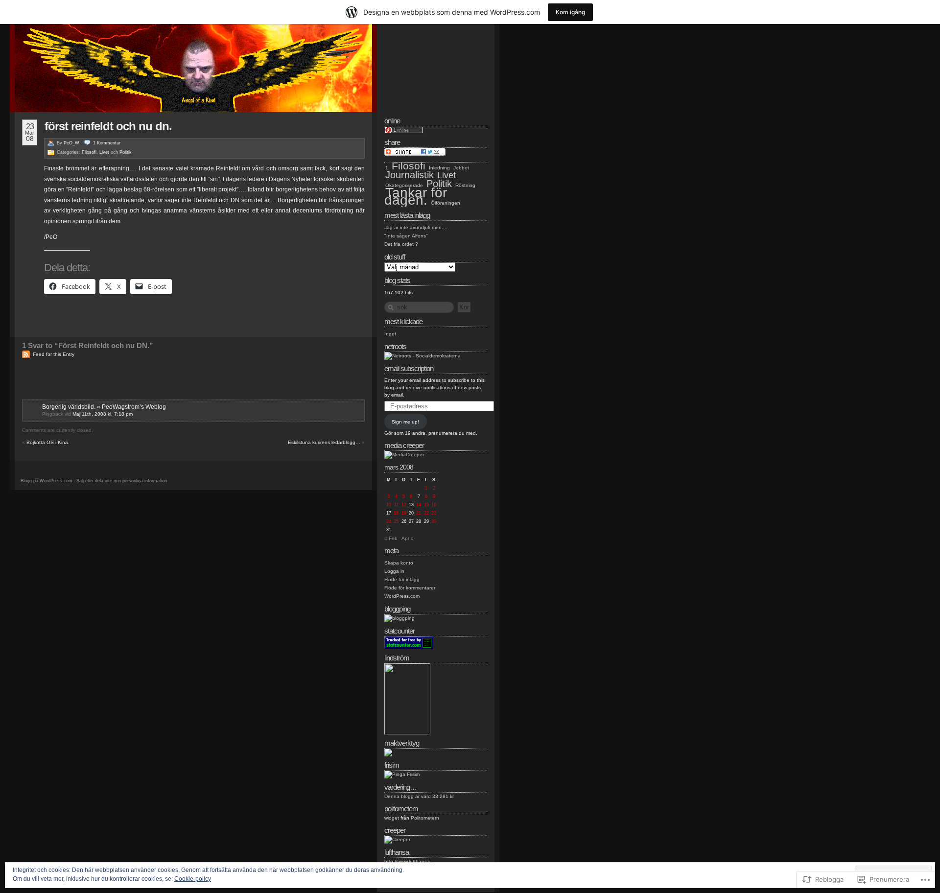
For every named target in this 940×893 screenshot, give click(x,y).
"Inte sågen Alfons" (406, 235)
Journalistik (409, 174)
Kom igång (570, 12)
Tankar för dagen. (415, 196)
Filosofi (89, 152)
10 (388, 504)
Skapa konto (398, 562)
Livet (104, 152)
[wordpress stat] (408, 647)
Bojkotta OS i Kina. (48, 442)
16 (433, 504)
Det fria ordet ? (401, 244)
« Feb (391, 538)
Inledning (439, 167)
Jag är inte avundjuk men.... (415, 227)
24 (388, 521)
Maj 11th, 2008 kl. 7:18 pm (102, 414)
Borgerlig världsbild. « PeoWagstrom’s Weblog (104, 406)
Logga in (394, 571)
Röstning (465, 185)
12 (403, 504)
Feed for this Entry (53, 354)
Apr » (407, 538)
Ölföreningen (445, 203)
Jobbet (461, 167)
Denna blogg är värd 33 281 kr (419, 796)
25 (396, 521)
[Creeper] (397, 839)
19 (403, 513)
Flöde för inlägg (402, 579)
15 (426, 504)
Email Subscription (408, 368)
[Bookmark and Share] (415, 154)
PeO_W (71, 143)
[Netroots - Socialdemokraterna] (422, 355)
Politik (125, 152)
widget (391, 818)
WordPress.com (402, 596)
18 (396, 513)
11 (396, 504)
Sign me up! (405, 421)
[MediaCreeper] (404, 454)
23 (433, 513)
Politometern (425, 818)
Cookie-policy (192, 878)
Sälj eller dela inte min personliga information (121, 480)
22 (426, 513)
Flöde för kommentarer (409, 587)
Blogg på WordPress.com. (47, 480)
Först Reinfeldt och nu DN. (108, 126)
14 (418, 504)
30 (433, 521)
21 (418, 513)
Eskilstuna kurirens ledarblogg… (324, 442)
